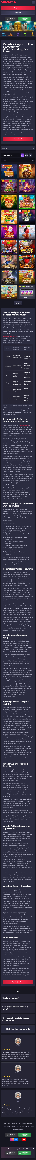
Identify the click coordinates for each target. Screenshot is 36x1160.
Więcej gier (18, 303)
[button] (2, 26)
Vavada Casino (24, 425)
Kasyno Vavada (18, 139)
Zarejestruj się (18, 8)
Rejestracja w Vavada (18, 982)
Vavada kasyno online (10, 336)
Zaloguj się (18, 12)
